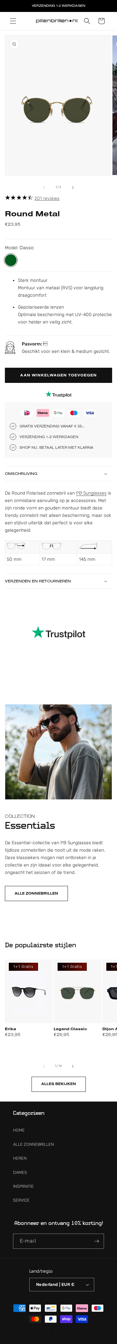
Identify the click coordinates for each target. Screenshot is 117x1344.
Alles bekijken (58, 1084)
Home (19, 1130)
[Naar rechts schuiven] (73, 187)
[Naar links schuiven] (44, 187)
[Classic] (11, 260)
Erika (10, 1028)
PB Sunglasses (91, 493)
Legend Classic (70, 1028)
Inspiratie (23, 1186)
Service (21, 1200)
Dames (20, 1172)
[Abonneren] (96, 1241)
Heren (20, 1158)
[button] (13, 21)
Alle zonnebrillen (36, 893)
